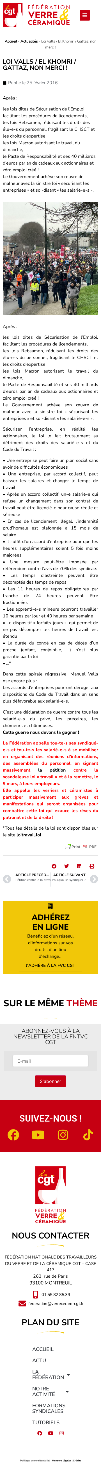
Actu (39, 1360)
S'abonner (50, 1081)
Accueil (11, 41)
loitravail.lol (29, 835)
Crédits (77, 1460)
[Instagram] (63, 1135)
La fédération (48, 1374)
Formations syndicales (48, 1408)
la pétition (52, 770)
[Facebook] (13, 1135)
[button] (54, 866)
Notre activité (43, 1391)
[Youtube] (38, 1135)
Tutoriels (45, 1422)
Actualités (29, 41)
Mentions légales (61, 1460)
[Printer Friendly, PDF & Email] (80, 847)
